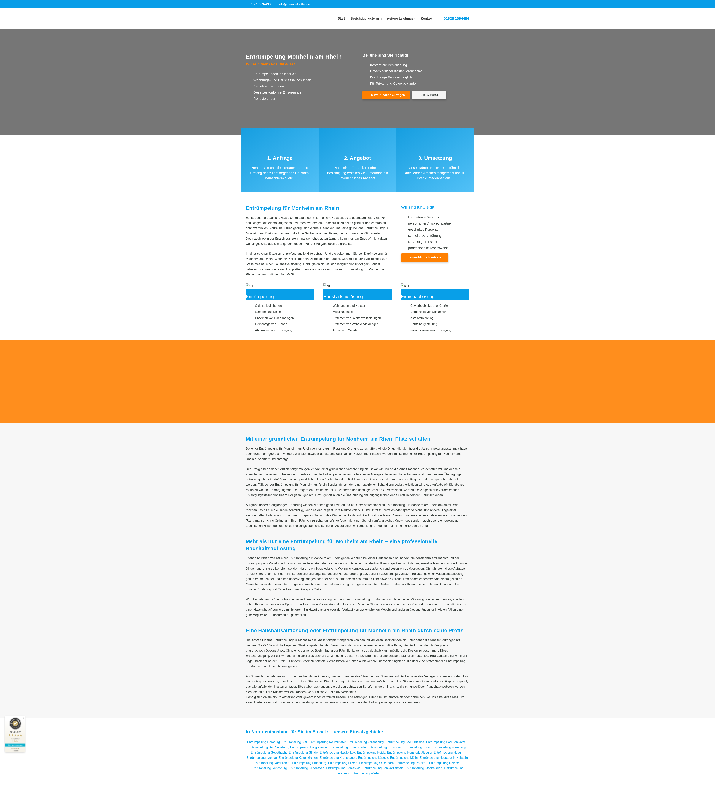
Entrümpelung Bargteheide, (309, 747)
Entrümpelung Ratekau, (412, 763)
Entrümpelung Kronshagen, (339, 757)
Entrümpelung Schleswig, (344, 768)
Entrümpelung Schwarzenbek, (383, 768)
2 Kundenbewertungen (15, 745)
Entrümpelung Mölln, (405, 757)
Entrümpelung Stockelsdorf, (424, 768)
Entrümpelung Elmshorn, (385, 747)
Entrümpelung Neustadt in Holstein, (444, 757)
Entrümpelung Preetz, (343, 763)
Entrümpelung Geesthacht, (270, 752)
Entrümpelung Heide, (372, 752)
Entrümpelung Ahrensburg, (366, 742)
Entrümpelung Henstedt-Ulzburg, (410, 752)
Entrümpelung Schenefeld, (307, 768)
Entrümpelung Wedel (364, 773)
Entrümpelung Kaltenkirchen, (299, 757)
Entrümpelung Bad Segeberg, (269, 747)
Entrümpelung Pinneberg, (310, 763)
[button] (417, 18)
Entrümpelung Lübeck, (374, 757)
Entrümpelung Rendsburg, (270, 768)
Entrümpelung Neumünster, (328, 742)
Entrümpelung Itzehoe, (262, 757)
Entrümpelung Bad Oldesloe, (405, 742)
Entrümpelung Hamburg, (264, 742)
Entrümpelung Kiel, (295, 742)
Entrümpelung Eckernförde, (348, 747)
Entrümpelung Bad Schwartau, (447, 742)
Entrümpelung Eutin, (417, 747)
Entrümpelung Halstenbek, (338, 752)
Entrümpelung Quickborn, (377, 763)
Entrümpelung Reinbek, (445, 763)
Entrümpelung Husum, (448, 752)
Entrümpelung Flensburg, (449, 747)
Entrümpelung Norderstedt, (273, 763)
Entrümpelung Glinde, (304, 752)
